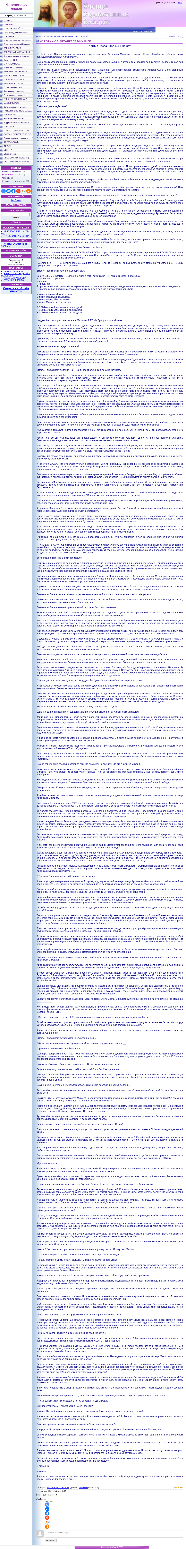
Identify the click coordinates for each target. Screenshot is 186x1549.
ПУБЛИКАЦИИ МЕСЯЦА (16, 236)
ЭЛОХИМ (6, 178)
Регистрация (143, 31)
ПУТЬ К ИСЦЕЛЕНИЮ (14, 280)
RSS (180, 2)
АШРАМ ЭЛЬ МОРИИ (13, 271)
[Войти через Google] (23, 191)
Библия (16, 200)
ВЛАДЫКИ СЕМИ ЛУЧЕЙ (12, 172)
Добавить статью (174, 36)
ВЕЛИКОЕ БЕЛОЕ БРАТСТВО (14, 181)
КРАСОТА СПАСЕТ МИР (15, 278)
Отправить (51, 1540)
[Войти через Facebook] (13, 191)
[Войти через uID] (3, 191)
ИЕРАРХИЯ (59, 36)
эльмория (83, 1488)
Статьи (49, 36)
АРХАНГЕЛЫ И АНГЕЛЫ (12, 175)
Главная (134, 31)
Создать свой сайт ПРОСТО (16, 290)
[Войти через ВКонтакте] (8, 191)
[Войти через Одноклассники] (28, 191)
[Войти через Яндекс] (18, 191)
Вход (151, 31)
